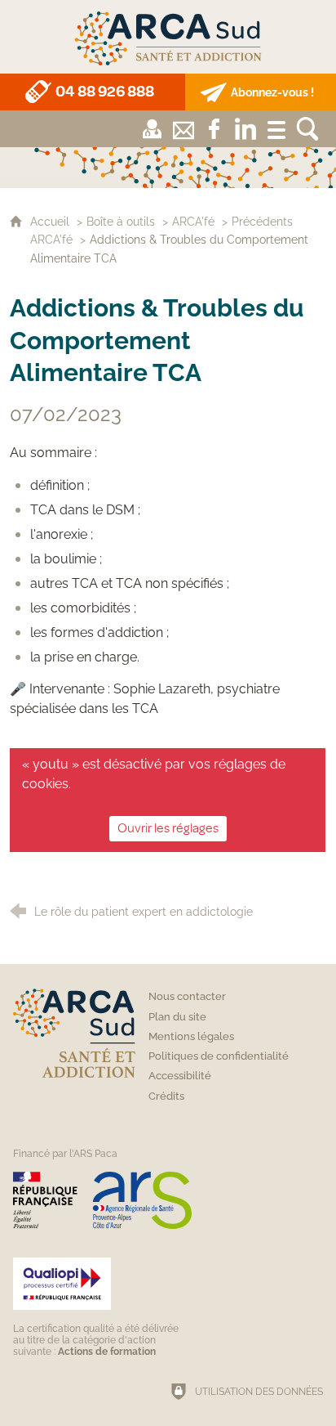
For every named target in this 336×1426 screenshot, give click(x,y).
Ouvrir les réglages (168, 828)
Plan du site (177, 1017)
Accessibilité (179, 1076)
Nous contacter (187, 996)
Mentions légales (191, 1036)
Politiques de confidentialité (218, 1056)
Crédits (166, 1096)
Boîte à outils (120, 221)
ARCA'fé (193, 221)
